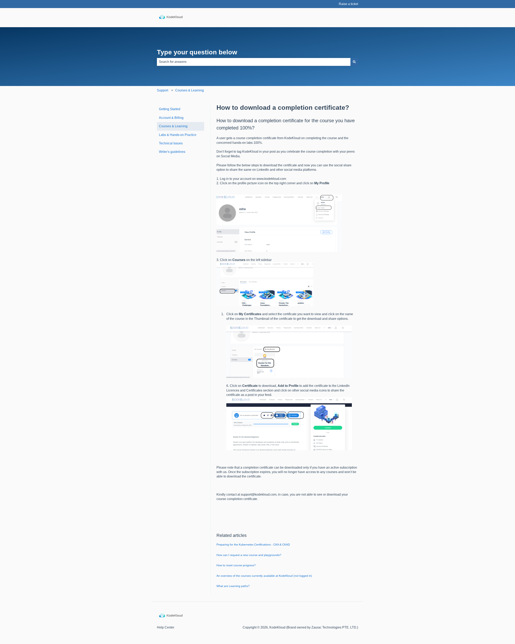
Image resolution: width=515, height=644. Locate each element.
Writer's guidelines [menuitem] (172, 151)
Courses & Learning (189, 90)
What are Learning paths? (233, 586)
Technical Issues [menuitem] (171, 143)
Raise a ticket (348, 4)
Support (162, 90)
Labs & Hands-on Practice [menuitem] (177, 135)
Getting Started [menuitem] (169, 109)
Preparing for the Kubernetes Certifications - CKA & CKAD (253, 544)
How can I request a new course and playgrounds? (248, 555)
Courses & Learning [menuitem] (173, 126)
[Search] (354, 62)
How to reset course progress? (236, 565)
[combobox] (253, 62)
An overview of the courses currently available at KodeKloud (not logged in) (264, 575)
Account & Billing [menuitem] (171, 117)
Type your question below (197, 52)
